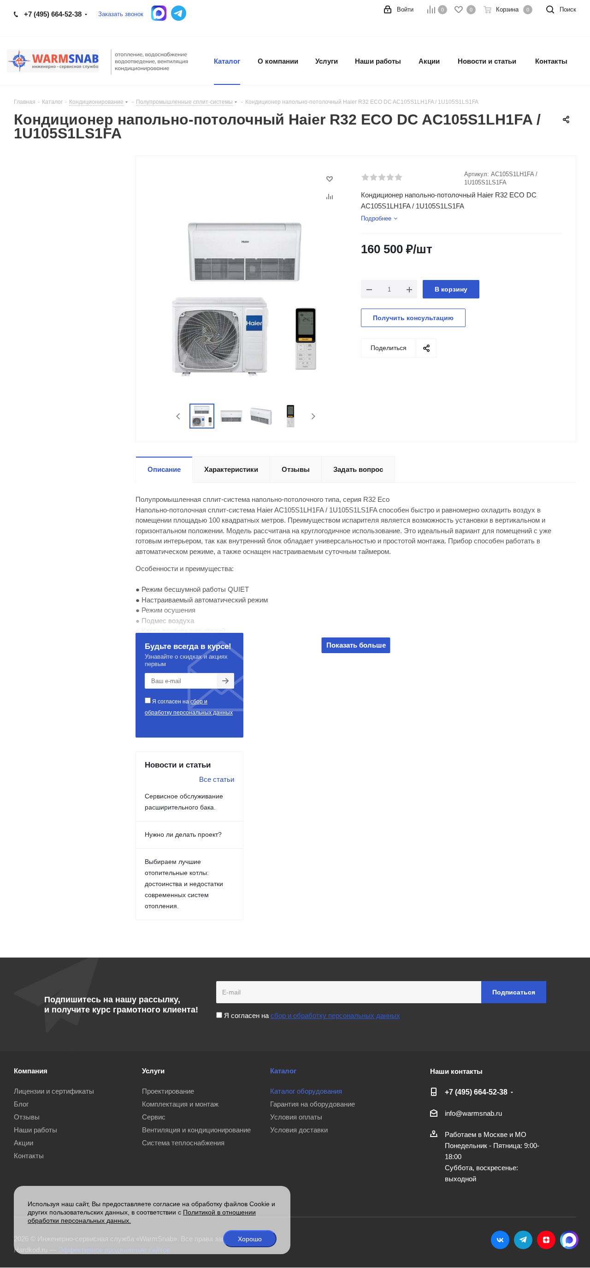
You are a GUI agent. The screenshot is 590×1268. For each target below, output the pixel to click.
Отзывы (27, 1117)
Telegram (523, 1240)
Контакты (29, 1156)
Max (569, 1240)
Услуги (153, 1071)
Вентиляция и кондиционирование (196, 1130)
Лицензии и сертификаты (54, 1091)
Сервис (153, 1117)
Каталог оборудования (306, 1091)
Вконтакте (500, 1240)
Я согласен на (189, 707)
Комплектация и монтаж (180, 1104)
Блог (21, 1104)
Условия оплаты (296, 1117)
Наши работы (35, 1130)
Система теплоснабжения (183, 1143)
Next (313, 416)
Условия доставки (299, 1130)
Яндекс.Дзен (546, 1240)
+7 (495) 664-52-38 (53, 14)
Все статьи (216, 779)
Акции (23, 1143)
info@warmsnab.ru (473, 1113)
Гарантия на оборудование (312, 1104)
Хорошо (250, 1239)
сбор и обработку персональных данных (335, 1015)
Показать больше (356, 645)
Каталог (283, 1071)
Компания (30, 1071)
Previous (178, 416)
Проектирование (168, 1091)
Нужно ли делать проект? (183, 834)
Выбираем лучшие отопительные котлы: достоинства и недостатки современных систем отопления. (184, 884)
